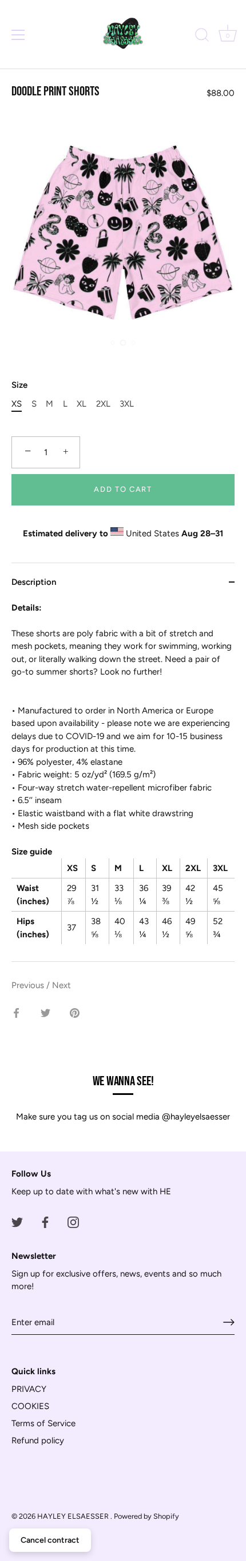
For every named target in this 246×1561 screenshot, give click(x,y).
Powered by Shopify (146, 1516)
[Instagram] (73, 1222)
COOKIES (30, 1406)
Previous (28, 985)
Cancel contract (50, 1540)
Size (19, 385)
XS (16, 404)
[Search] (202, 36)
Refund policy (37, 1440)
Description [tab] (33, 582)
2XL (103, 404)
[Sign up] (229, 1322)
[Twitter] (17, 1222)
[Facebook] (45, 1222)
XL (81, 404)
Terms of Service (43, 1423)
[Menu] (18, 34)
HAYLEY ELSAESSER (73, 1516)
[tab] (123, 781)
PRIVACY (28, 1389)
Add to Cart (123, 489)
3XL (127, 404)
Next (61, 985)
